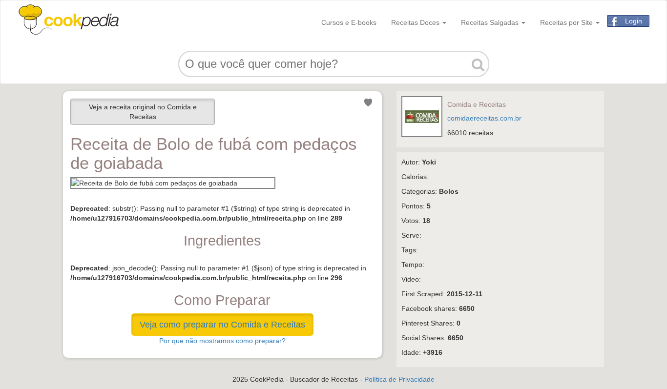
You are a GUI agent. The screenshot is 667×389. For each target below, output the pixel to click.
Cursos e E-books (348, 22)
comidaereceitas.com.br (484, 118)
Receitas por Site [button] (567, 22)
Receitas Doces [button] (416, 22)
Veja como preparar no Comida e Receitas (222, 324)
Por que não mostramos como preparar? (222, 341)
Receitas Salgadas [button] (491, 22)
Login (633, 21)
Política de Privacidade (399, 379)
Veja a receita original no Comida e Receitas (143, 112)
